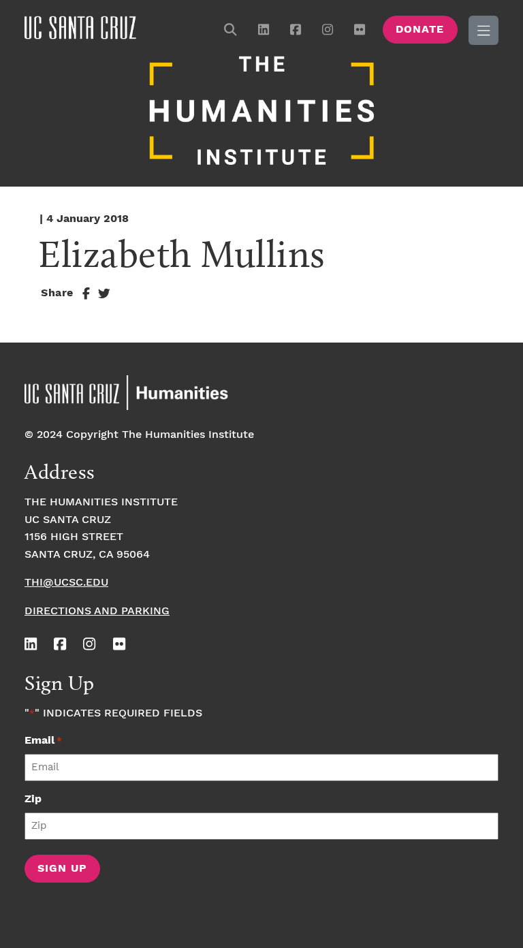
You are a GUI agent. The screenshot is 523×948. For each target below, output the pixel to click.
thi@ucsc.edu (66, 582)
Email (43, 740)
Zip (33, 799)
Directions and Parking (97, 611)
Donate (420, 29)
